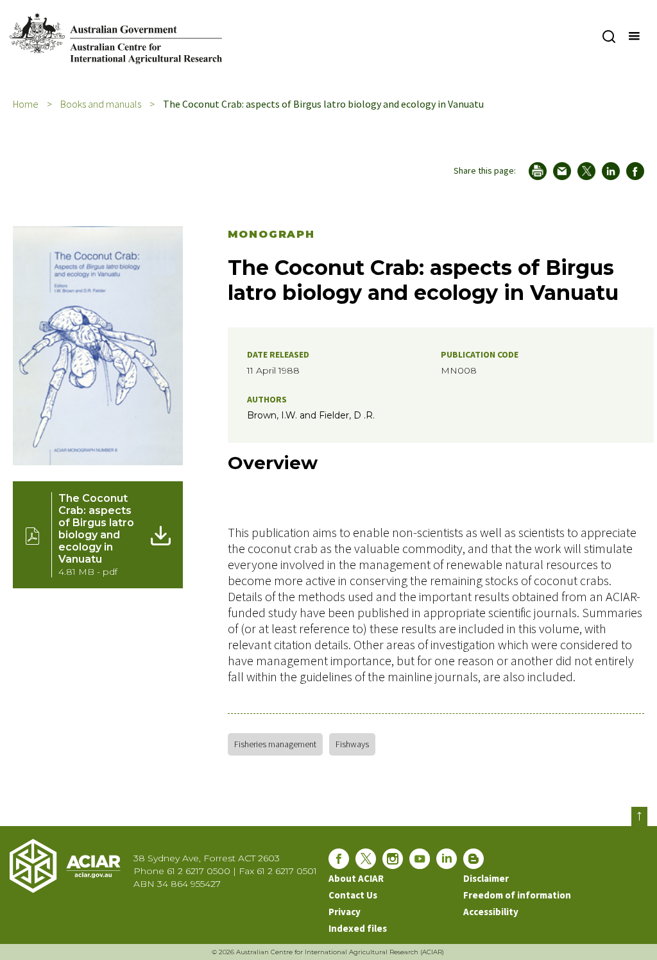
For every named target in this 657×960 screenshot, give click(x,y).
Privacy (344, 912)
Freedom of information (517, 895)
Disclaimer (486, 878)
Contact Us (352, 895)
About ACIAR (356, 878)
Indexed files (357, 928)
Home (25, 103)
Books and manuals (100, 103)
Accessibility (490, 912)
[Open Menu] (633, 36)
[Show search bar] (608, 36)
